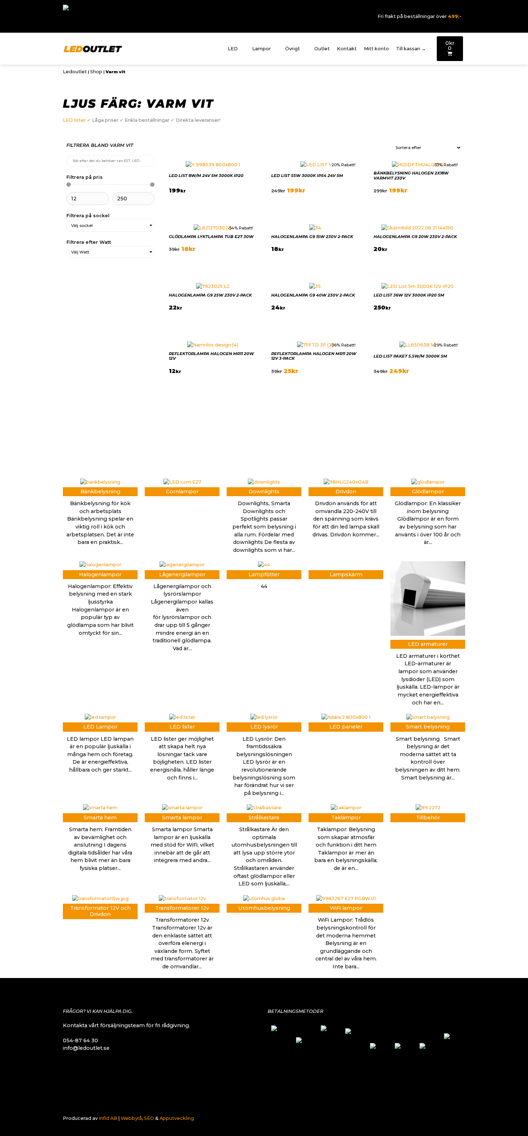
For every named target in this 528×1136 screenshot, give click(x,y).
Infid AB (108, 1118)
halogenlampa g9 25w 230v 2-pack (210, 295)
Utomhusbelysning (264, 908)
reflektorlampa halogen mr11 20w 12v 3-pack (313, 356)
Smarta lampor (182, 817)
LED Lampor (100, 726)
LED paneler (345, 726)
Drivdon (345, 491)
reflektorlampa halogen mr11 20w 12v (211, 356)
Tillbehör (428, 817)
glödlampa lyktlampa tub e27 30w (211, 236)
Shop (96, 71)
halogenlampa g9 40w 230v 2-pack (313, 295)
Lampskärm (346, 574)
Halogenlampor (100, 574)
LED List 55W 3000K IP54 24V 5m (307, 175)
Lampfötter (264, 574)
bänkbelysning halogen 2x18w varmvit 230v (411, 175)
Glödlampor (428, 491)
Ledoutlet (75, 71)
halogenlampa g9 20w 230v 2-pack (415, 236)
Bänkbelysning (100, 491)
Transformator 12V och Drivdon (100, 911)
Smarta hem (100, 817)
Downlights (264, 491)
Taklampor (346, 817)
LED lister (74, 120)
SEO (149, 1118)
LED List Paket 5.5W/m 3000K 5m (410, 356)
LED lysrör (264, 726)
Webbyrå (131, 1118)
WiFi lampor (346, 908)
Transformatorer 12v (182, 908)
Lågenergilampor (182, 574)
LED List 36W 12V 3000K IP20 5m (409, 295)
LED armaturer (428, 644)
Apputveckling (176, 1118)
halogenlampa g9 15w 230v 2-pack (312, 236)
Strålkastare (264, 817)
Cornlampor (182, 491)
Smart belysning (428, 726)
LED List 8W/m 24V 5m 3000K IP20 (206, 175)
